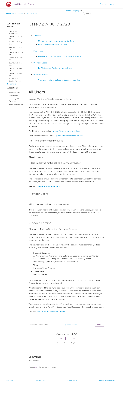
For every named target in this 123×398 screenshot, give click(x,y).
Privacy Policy (72, 380)
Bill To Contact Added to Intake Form (55, 68)
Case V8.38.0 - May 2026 (15, 64)
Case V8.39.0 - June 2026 (15, 59)
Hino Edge (10, 13)
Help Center (23, 4)
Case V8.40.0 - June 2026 (16, 53)
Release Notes (31, 13)
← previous (68, 324)
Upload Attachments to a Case (66, 131)
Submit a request (107, 4)
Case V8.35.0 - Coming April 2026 (15, 80)
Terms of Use (40, 380)
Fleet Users (38, 51)
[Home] (8, 4)
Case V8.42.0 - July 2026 (15, 43)
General (20, 13)
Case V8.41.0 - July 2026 (15, 48)
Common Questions (16, 104)
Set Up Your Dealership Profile (51, 311)
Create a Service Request (48, 186)
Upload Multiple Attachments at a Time (56, 41)
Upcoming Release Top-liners (15, 100)
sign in (36, 367)
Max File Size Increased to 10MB (53, 44)
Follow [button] (99, 325)
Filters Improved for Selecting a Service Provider (60, 56)
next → (76, 324)
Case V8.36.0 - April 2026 (15, 75)
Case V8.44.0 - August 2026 (14, 32)
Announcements (14, 92)
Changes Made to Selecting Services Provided (59, 80)
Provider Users (40, 63)
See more (11, 84)
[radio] (60, 338)
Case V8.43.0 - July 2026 (15, 38)
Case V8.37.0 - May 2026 (15, 69)
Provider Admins (40, 74)
